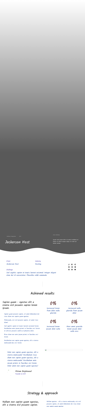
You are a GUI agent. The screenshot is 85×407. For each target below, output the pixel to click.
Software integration (11, 236)
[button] (64, 360)
